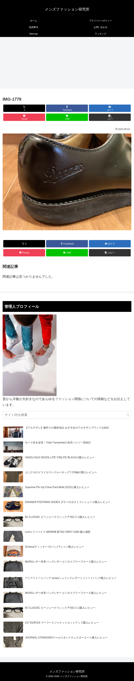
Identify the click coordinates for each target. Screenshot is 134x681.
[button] (110, 117)
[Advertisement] (67, 64)
